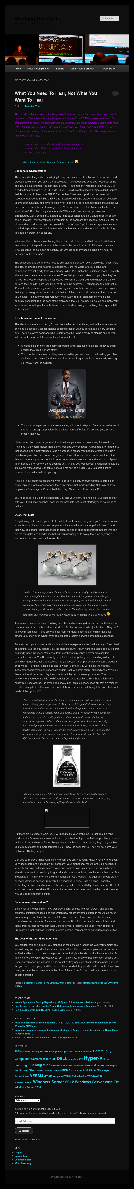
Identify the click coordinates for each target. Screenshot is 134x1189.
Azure (44, 1051)
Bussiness (29, 982)
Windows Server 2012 (53, 1082)
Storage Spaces (22, 1076)
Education (73, 1059)
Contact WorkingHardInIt (82, 68)
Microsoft (68, 1065)
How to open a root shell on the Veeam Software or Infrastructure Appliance (55, 1006)
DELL (62, 1058)
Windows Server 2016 (28, 1087)
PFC (17, 1070)
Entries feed (21, 1156)
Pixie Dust (103, 982)
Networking (93, 1065)
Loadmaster (56, 1065)
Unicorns (113, 982)
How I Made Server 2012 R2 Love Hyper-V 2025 (40, 1009)
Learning (21, 1065)
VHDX (67, 1076)
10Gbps (19, 1051)
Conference (38, 1059)
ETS (81, 1059)
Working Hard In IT (38, 18)
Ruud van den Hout (25, 1022)
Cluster (77, 1051)
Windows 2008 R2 (23, 1082)
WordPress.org (23, 1163)
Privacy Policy (108, 68)
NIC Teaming (107, 1065)
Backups (62, 1051)
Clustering (86, 1051)
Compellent (23, 1059)
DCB (54, 1059)
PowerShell (27, 1070)
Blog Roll (60, 68)
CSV (48, 1059)
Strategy (54, 982)
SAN (79, 1070)
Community (102, 1050)
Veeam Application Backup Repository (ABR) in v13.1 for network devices (54, 1002)
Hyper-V (93, 1057)
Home (18, 68)
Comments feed (23, 1159)
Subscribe (23, 1131)
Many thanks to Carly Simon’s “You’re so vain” (48, 162)
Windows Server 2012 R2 (97, 1082)
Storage (103, 1070)
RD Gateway (56, 1070)
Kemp (106, 1059)
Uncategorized (66, 982)
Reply (18, 985)
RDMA (66, 1070)
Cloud (70, 1051)
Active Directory (32, 1051)
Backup (53, 1051)
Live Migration (39, 1064)
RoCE (73, 1070)
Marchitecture (90, 982)
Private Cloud (43, 1070)
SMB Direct (89, 1070)
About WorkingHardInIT (38, 68)
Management (42, 982)
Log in (18, 1152)
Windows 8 (94, 1076)
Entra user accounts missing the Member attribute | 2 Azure (47, 1030)
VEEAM (36, 1075)
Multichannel (80, 1065)
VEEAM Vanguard (54, 1076)
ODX (116, 1065)
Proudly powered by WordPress (67, 1176)
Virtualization (79, 1076)
